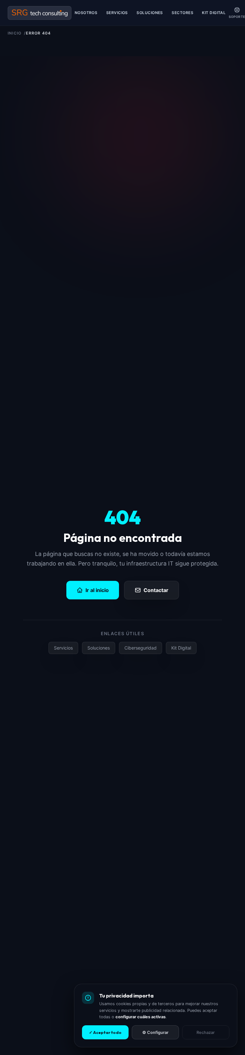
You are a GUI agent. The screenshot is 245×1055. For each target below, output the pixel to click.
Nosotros (86, 12)
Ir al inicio (97, 590)
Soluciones (150, 12)
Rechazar (206, 1032)
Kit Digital (214, 12)
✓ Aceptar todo (105, 1032)
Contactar (156, 590)
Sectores (182, 12)
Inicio (14, 33)
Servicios (117, 12)
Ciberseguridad (140, 648)
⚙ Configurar (155, 1032)
